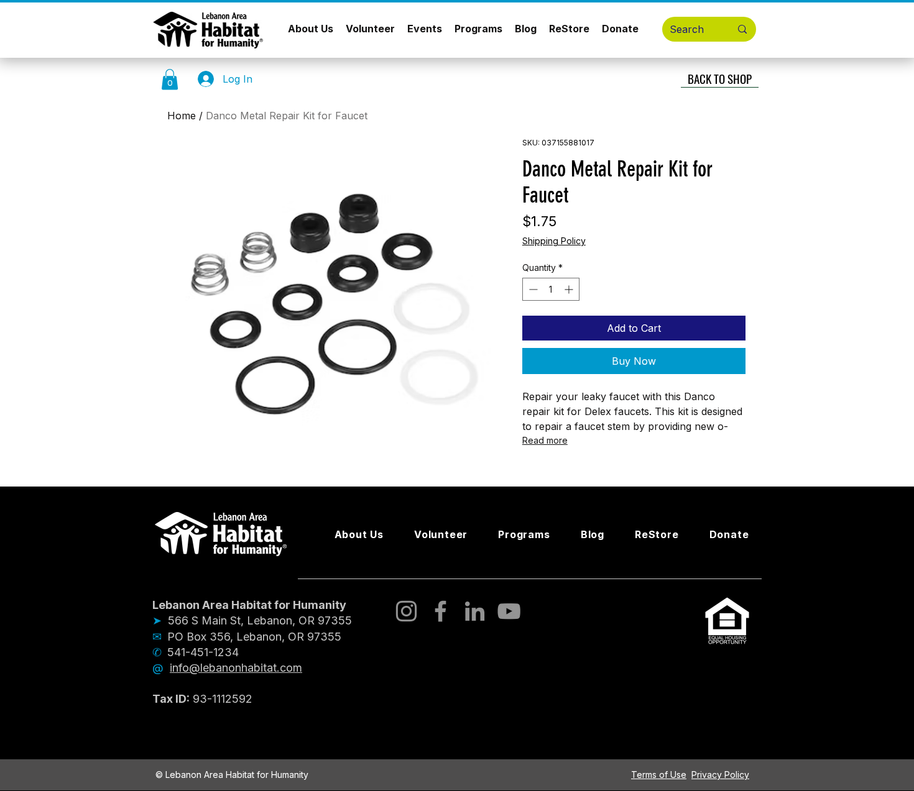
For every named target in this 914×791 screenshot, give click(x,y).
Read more (545, 440)
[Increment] (570, 289)
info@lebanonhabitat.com (236, 667)
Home (181, 115)
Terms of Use (658, 774)
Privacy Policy (720, 774)
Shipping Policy (554, 240)
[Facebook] (441, 611)
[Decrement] (532, 289)
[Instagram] (406, 611)
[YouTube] (509, 611)
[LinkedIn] (475, 611)
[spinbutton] (551, 289)
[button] (169, 79)
